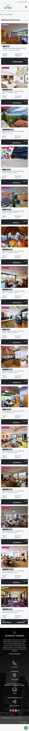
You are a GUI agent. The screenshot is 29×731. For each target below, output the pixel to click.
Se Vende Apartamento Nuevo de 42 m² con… (13, 371)
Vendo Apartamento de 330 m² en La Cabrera (13, 291)
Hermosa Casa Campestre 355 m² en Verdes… (13, 131)
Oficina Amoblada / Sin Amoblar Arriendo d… (13, 411)
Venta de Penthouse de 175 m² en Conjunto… (13, 491)
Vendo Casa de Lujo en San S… (14, 48)
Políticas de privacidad (14, 653)
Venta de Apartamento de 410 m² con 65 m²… (13, 611)
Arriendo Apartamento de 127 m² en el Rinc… (13, 571)
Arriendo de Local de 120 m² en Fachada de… (13, 171)
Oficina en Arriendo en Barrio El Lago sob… (13, 211)
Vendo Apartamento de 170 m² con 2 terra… (13, 91)
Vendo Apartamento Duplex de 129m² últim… (13, 451)
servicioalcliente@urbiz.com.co (14, 697)
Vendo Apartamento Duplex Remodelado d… (13, 531)
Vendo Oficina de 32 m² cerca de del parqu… (13, 331)
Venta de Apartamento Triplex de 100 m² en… (13, 251)
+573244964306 (14, 671)
